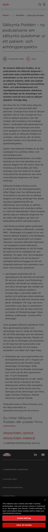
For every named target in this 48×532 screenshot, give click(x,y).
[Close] (45, 500)
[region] (24, 514)
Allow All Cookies (24, 525)
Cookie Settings (24, 518)
